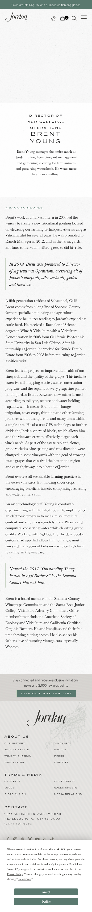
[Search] (74, 19)
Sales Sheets (65, 787)
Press (59, 756)
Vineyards (63, 743)
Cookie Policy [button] (15, 874)
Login (53, 18)
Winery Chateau (18, 756)
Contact (16, 807)
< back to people (24, 208)
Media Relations (68, 794)
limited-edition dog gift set (64, 4)
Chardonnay (64, 781)
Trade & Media (23, 775)
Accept (46, 892)
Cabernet (12, 781)
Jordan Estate (16, 749)
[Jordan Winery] (46, 717)
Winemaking (14, 762)
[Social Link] (8, 839)
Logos (9, 787)
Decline (46, 902)
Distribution (15, 794)
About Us (16, 737)
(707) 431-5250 (18, 823)
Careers (61, 762)
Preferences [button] (24, 879)
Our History (14, 743)
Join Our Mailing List (46, 693)
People (60, 749)
